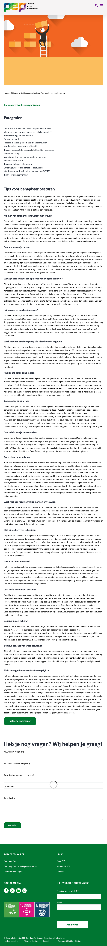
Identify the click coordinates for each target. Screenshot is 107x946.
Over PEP (61, 861)
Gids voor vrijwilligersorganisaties (22, 105)
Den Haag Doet (10, 861)
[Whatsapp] (24, 890)
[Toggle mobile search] (96, 5)
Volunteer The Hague (13, 872)
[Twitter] (12, 890)
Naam (59, 902)
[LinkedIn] (18, 890)
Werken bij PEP (63, 866)
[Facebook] (6, 890)
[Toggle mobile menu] (101, 5)
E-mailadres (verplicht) (68, 891)
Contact (60, 872)
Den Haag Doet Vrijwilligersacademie (20, 866)
